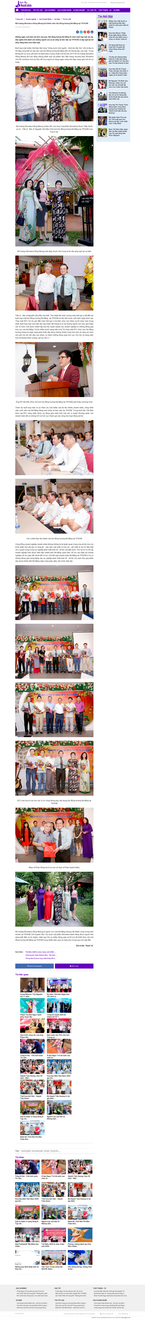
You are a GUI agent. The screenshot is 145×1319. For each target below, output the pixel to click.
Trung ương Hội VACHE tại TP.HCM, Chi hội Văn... (109, 1308)
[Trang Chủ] (17, 10)
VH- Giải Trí (91, 10)
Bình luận (75, 966)
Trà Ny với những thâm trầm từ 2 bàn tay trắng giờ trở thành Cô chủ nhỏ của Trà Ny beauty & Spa (118, 60)
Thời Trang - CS (99, 1288)
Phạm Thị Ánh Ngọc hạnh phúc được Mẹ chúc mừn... (111, 1296)
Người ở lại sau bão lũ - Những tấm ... (56, 1118)
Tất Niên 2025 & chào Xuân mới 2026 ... (40, 952)
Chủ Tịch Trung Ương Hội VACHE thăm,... (52, 1268)
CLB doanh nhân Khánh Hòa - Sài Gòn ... (41, 955)
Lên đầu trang (123, 1314)
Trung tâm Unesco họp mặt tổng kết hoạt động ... (110, 1305)
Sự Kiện (117, 10)
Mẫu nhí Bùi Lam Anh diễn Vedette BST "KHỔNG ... (71, 1293)
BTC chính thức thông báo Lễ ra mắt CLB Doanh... (33, 1296)
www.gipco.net (125, 1317)
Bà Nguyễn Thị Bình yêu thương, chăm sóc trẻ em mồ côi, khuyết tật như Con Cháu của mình (118, 84)
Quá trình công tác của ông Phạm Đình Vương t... (32, 1305)
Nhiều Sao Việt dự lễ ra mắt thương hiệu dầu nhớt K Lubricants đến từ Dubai (118, 24)
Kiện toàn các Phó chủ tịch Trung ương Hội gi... (32, 1308)
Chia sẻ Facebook (35, 966)
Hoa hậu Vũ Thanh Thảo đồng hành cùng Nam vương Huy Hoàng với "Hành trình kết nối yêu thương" (118, 109)
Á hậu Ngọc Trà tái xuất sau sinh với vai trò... (31, 1291)
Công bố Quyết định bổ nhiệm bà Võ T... (56, 1016)
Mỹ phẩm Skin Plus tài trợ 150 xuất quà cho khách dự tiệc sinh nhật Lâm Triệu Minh (118, 120)
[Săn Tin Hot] (23, 7)
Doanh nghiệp (79, 10)
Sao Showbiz (50, 10)
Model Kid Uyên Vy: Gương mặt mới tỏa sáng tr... (109, 1293)
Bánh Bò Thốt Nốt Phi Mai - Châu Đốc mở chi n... (70, 1308)
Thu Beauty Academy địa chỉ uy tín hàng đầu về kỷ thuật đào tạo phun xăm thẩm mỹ (118, 96)
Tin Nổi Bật (105, 16)
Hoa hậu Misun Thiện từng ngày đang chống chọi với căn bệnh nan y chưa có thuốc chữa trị (118, 36)
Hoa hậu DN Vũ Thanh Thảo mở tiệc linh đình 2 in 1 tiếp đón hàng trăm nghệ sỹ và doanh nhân (118, 72)
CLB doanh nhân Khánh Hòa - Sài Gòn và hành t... (32, 1303)
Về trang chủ (20, 1313)
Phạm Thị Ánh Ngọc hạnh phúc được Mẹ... (30, 1016)
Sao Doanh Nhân (64, 10)
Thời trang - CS (104, 10)
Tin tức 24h (38, 10)
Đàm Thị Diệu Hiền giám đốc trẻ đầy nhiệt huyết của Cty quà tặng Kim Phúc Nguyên (118, 132)
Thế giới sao (26, 10)
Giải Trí (57, 1288)
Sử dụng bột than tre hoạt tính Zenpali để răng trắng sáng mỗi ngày (117, 48)
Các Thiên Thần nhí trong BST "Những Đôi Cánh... (32, 1293)
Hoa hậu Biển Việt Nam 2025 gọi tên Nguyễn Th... (109, 1291)
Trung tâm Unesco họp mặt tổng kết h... (40, 958)
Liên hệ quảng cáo (107, 1314)
